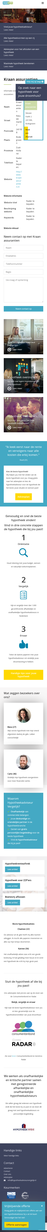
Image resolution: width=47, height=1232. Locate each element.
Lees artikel (13, 869)
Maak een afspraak (26, 133)
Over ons (7, 1174)
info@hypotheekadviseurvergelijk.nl (22, 1180)
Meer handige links (11, 1155)
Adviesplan (24, 496)
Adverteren (8, 1168)
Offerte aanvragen (16, 1224)
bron (14, 1056)
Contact (7, 1171)
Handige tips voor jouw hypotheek (23, 675)
